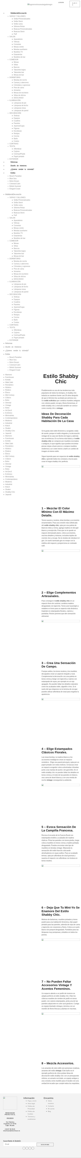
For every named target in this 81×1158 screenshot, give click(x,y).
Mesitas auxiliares (20, 49)
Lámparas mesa (20, 108)
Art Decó (8, 410)
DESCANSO (18, 98)
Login (61, 2)
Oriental (8, 403)
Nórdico (8, 387)
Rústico (8, 390)
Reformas (14, 162)
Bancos (16, 67)
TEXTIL (12, 146)
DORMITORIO (14, 77)
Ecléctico (8, 413)
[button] (40, 191)
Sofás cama (18, 24)
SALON (12, 37)
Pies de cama (19, 87)
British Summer (15, 186)
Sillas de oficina (20, 95)
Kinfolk (7, 380)
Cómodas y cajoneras (22, 85)
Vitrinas (16, 42)
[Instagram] (27, 1148)
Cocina (16, 136)
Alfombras (17, 149)
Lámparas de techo (21, 105)
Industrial (8, 423)
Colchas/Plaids (19, 154)
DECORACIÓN (15, 113)
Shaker (8, 428)
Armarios (17, 90)
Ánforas (17, 116)
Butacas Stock (19, 31)
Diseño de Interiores (18, 166)
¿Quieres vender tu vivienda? (22, 169)
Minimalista (9, 415)
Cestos (16, 141)
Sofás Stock (18, 21)
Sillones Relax (19, 26)
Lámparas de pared (21, 110)
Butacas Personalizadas (23, 29)
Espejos (17, 118)
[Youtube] (29, 1148)
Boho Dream (14, 181)
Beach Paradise (15, 176)
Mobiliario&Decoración (18, 13)
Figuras (16, 128)
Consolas (17, 44)
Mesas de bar (19, 75)
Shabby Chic (10, 431)
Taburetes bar (19, 72)
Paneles (17, 123)
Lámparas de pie (20, 103)
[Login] (65, 2)
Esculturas (18, 131)
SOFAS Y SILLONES (17, 16)
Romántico (9, 385)
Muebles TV (18, 52)
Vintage (8, 405)
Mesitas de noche (20, 80)
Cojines (17, 151)
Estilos (13, 173)
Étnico (7, 392)
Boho (7, 400)
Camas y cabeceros (21, 82)
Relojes (17, 133)
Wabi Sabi (9, 382)
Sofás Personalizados (22, 19)
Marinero (8, 375)
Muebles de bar (19, 57)
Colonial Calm (14, 184)
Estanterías (18, 54)
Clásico (8, 398)
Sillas (16, 65)
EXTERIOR (13, 159)
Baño (16, 138)
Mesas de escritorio (21, 93)
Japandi (8, 433)
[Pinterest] (32, 1148)
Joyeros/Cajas (19, 126)
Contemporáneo (11, 418)
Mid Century (9, 395)
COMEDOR (13, 59)
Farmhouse (9, 377)
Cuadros (17, 121)
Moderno (8, 420)
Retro (7, 408)
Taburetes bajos (20, 70)
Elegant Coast (14, 189)
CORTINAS (13, 144)
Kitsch (7, 426)
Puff (15, 34)
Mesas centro (19, 47)
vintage (59, 1006)
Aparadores (18, 39)
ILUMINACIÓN (15, 100)
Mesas (16, 62)
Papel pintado (19, 156)
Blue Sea (12, 178)
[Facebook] (24, 1148)
